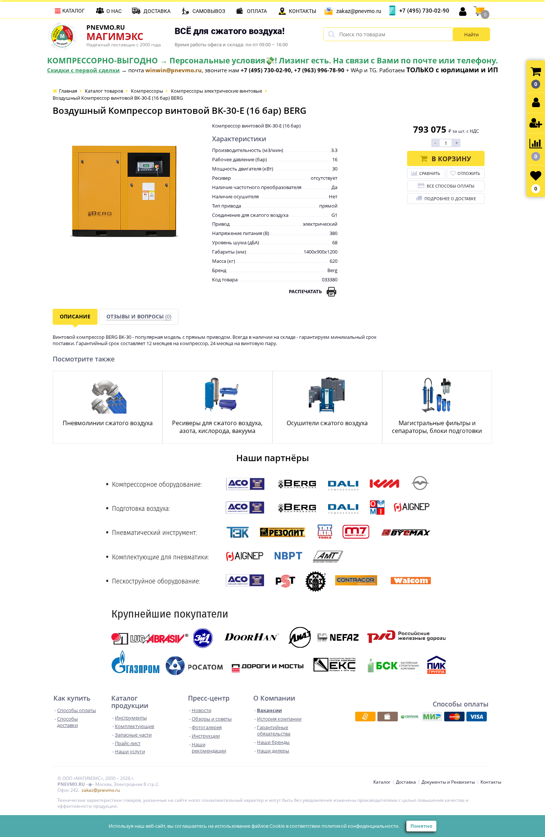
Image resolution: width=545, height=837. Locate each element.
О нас (114, 11)
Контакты (302, 11)
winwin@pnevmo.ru (173, 70)
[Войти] (535, 103)
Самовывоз (208, 11)
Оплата (257, 11)
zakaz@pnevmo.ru (358, 11)
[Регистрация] (535, 123)
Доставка (157, 11)
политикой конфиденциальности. (360, 826)
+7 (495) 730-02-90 (424, 10)
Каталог (73, 11)
